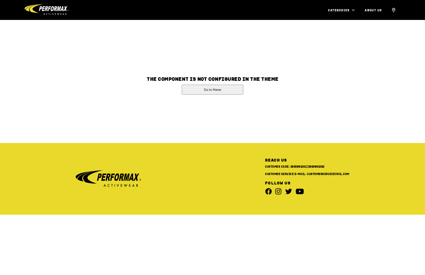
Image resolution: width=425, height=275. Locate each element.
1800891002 (316, 166)
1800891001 (298, 166)
